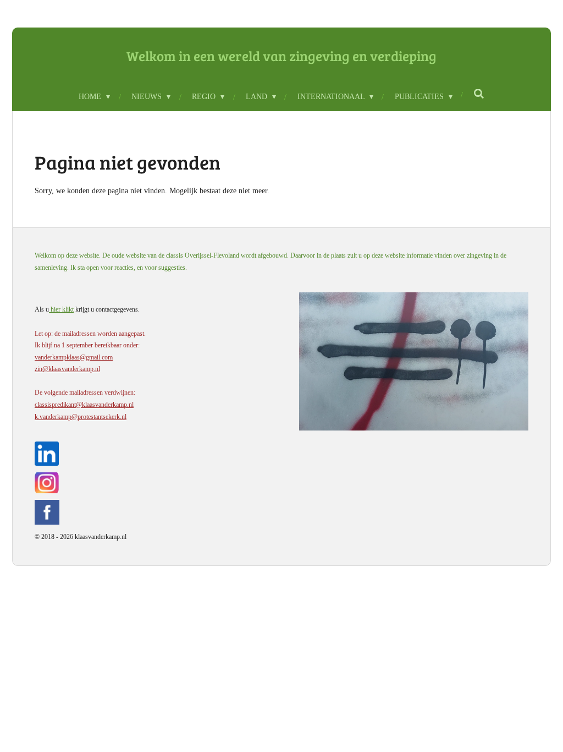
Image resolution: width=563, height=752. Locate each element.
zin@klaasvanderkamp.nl (67, 369)
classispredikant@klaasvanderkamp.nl (84, 404)
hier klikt (61, 309)
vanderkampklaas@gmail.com (74, 357)
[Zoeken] (479, 94)
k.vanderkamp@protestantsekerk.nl (80, 417)
